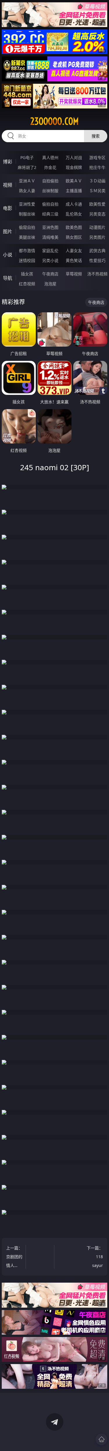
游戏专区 (97, 157)
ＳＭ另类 (97, 190)
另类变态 (97, 214)
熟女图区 (74, 237)
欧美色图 (74, 227)
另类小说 (50, 260)
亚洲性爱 (27, 204)
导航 (7, 278)
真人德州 (50, 157)
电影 (7, 208)
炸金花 (50, 167)
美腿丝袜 (27, 237)
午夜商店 (50, 274)
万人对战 (74, 157)
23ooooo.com (54, 121)
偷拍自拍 (50, 204)
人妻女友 (74, 250)
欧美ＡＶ (74, 180)
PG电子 (27, 157)
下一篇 (95, 1257)
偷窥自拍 (27, 227)
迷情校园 (27, 260)
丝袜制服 (50, 190)
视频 (7, 185)
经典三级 (50, 214)
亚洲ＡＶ (27, 180)
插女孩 (27, 274)
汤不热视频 (97, 274)
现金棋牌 (74, 167)
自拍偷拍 (50, 180)
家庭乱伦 (50, 250)
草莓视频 (74, 274)
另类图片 (97, 237)
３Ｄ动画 (97, 180)
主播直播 (74, 190)
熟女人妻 (27, 190)
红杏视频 (27, 283)
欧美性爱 (97, 204)
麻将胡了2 (27, 167)
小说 (7, 255)
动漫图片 (97, 227)
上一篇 (14, 1257)
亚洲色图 (50, 227)
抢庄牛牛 (97, 167)
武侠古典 (97, 250)
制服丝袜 (27, 214)
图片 (7, 231)
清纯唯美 (50, 237)
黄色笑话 (74, 260)
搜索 (96, 136)
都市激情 (27, 250)
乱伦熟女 (74, 214)
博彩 (7, 161)
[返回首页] (101, 1439)
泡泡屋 (50, 283)
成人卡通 (74, 204)
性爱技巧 (97, 260)
